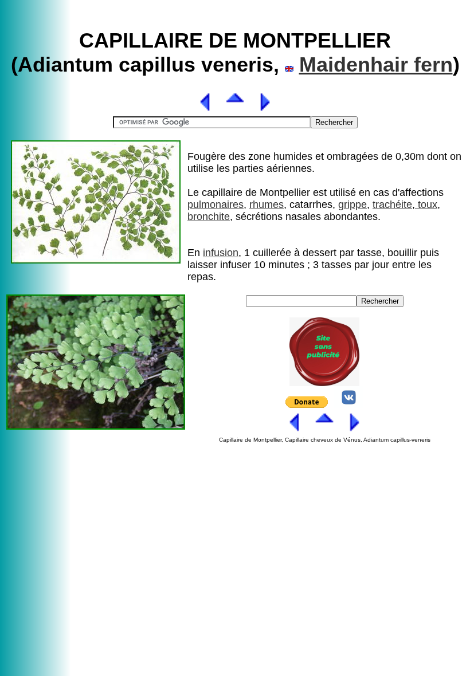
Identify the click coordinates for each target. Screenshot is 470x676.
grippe (352, 204)
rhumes (266, 204)
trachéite (392, 204)
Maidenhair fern (376, 64)
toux (426, 204)
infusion (220, 252)
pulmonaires (215, 204)
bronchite (208, 216)
